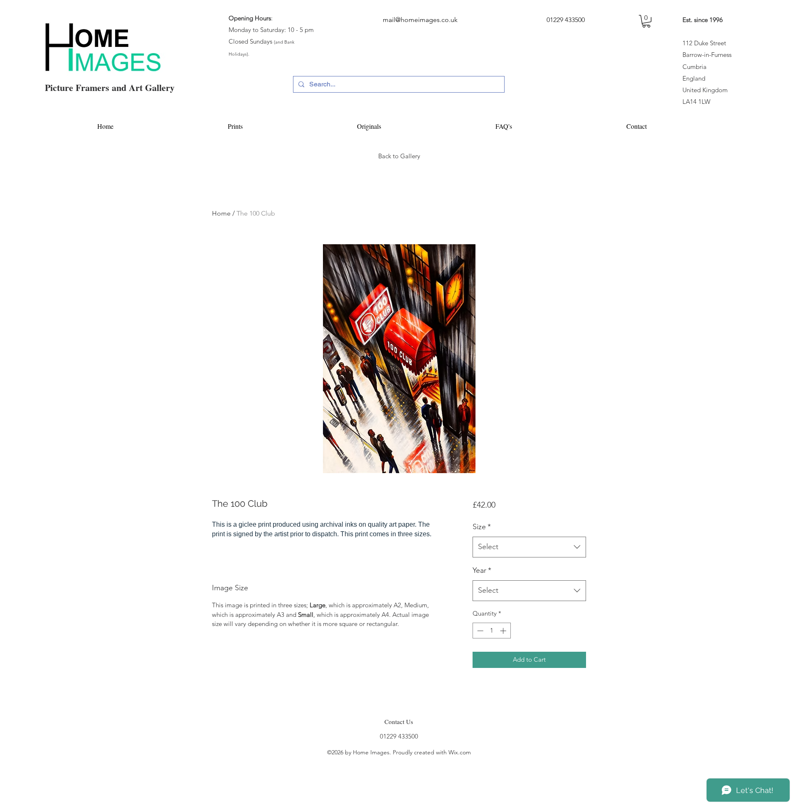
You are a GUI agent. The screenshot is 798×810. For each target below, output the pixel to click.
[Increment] (504, 630)
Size (482, 526)
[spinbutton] (491, 630)
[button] (646, 21)
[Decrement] (479, 630)
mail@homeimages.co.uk (420, 20)
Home (221, 213)
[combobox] (529, 547)
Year (482, 570)
